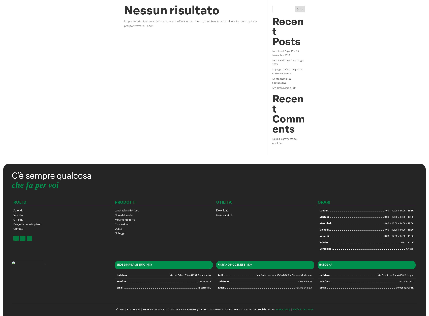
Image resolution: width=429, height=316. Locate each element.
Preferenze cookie (303, 309)
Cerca (300, 9)
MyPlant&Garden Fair (284, 87)
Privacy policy (283, 309)
